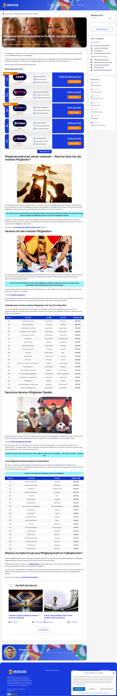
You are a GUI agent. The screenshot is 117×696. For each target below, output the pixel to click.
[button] (113, 673)
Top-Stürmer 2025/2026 (101, 48)
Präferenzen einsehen (106, 689)
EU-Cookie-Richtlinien (84, 692)
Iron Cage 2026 (98, 50)
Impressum (106, 692)
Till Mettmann (12, 44)
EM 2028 (81, 5)
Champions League (53, 5)
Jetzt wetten (74, 81)
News (65, 5)
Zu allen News (43, 630)
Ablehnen (92, 689)
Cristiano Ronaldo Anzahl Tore (102, 53)
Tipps (72, 5)
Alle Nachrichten (101, 29)
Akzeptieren (79, 689)
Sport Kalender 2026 (52, 670)
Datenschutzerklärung (96, 692)
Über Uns (75, 670)
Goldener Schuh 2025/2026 (102, 45)
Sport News (9, 13)
